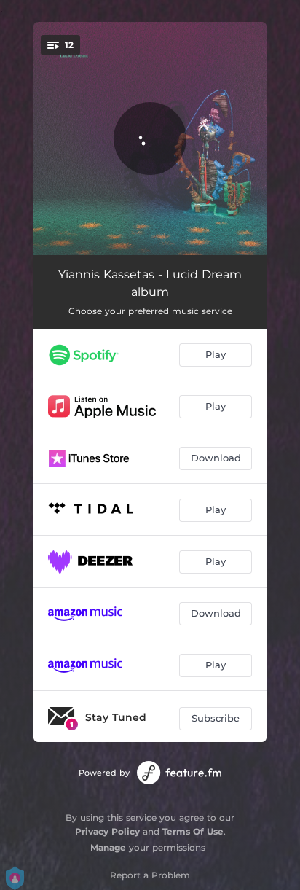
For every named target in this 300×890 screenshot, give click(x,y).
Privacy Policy (107, 831)
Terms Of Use (193, 831)
